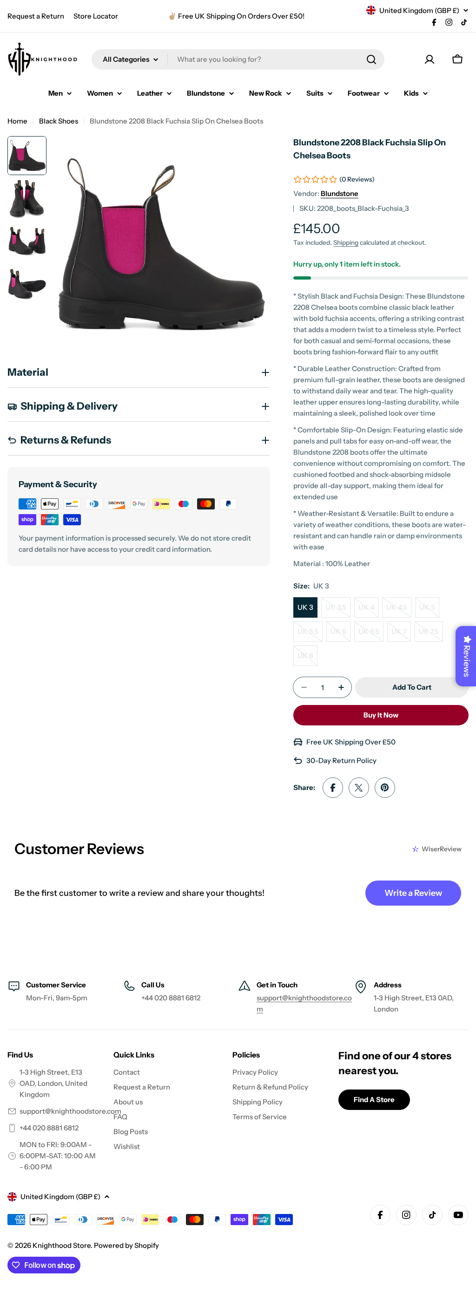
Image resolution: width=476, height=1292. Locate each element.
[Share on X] (359, 787)
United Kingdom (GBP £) (419, 10)
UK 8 (307, 658)
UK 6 (340, 634)
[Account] (429, 59)
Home (17, 121)
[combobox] (238, 59)
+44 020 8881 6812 (49, 1127)
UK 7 (401, 634)
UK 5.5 (310, 634)
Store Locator (95, 16)
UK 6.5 (370, 634)
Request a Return (35, 16)
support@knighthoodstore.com (70, 1111)
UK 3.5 (337, 610)
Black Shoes (58, 121)
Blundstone (339, 193)
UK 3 (305, 607)
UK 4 (368, 610)
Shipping (345, 242)
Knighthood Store (62, 1245)
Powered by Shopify (126, 1245)
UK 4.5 (398, 610)
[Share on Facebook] (333, 787)
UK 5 (429, 610)
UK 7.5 (431, 634)
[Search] (371, 59)
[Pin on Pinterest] (385, 787)
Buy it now (381, 715)
